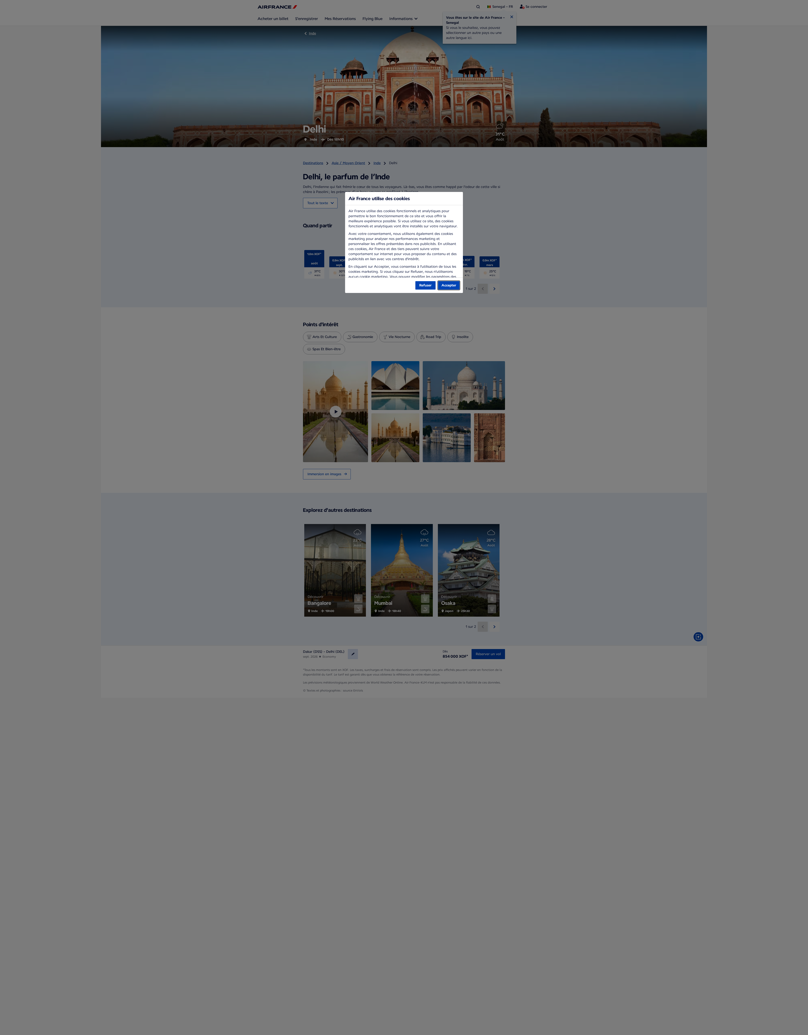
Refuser (425, 285)
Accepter (448, 285)
